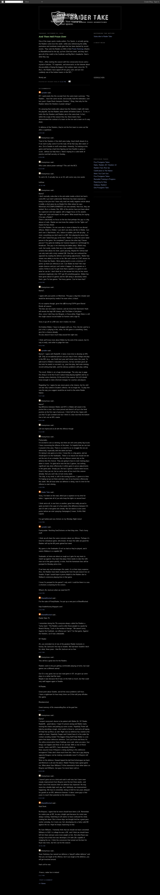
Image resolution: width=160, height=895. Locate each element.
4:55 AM (41, 133)
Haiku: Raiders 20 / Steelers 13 (105, 165)
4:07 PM (41, 652)
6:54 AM (41, 157)
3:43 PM (41, 609)
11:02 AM (42, 185)
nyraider (44, 93)
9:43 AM (41, 798)
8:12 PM (41, 710)
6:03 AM (41, 420)
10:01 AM (42, 846)
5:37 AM (41, 396)
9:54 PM (41, 345)
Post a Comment (46, 880)
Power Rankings (78, 49)
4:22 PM (63, 81)
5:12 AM (41, 432)
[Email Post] (69, 82)
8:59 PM (41, 282)
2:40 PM (41, 593)
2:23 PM (41, 522)
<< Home (42, 883)
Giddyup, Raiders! (100, 185)
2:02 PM (41, 487)
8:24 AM (41, 168)
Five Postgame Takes (102, 162)
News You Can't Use (101, 174)
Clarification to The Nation (103, 171)
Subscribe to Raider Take (103, 36)
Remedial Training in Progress (105, 179)
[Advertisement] (101, 118)
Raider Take (45, 492)
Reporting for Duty (100, 182)
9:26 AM (41, 771)
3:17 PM (41, 875)
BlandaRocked (46, 598)
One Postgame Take (101, 188)
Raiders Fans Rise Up (102, 168)
